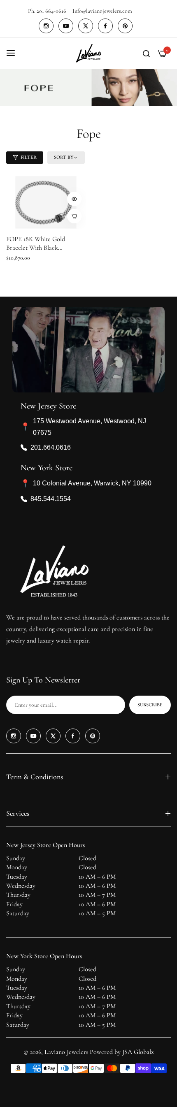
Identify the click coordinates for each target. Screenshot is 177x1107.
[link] (88, 87)
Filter (29, 157)
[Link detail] (46, 26)
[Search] (146, 53)
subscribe (150, 705)
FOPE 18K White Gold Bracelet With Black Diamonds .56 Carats (35, 243)
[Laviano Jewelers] (88, 53)
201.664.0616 (50, 447)
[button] (74, 199)
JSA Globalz (138, 1052)
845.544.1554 (50, 498)
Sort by (63, 157)
